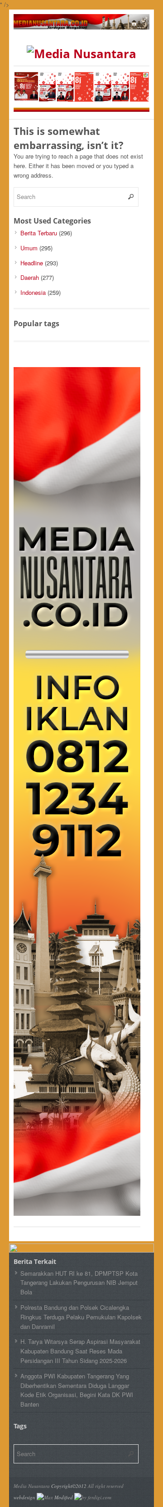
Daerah (29, 277)
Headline (31, 263)
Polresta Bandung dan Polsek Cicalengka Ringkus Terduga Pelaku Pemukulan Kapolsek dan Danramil (81, 1317)
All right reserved (106, 1485)
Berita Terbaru (38, 233)
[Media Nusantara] (81, 53)
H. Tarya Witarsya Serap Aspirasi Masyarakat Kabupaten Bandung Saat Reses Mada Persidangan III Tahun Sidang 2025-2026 (80, 1351)
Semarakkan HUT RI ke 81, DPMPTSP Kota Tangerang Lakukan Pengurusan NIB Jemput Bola (79, 1283)
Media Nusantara (32, 1485)
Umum (29, 248)
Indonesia (33, 292)
